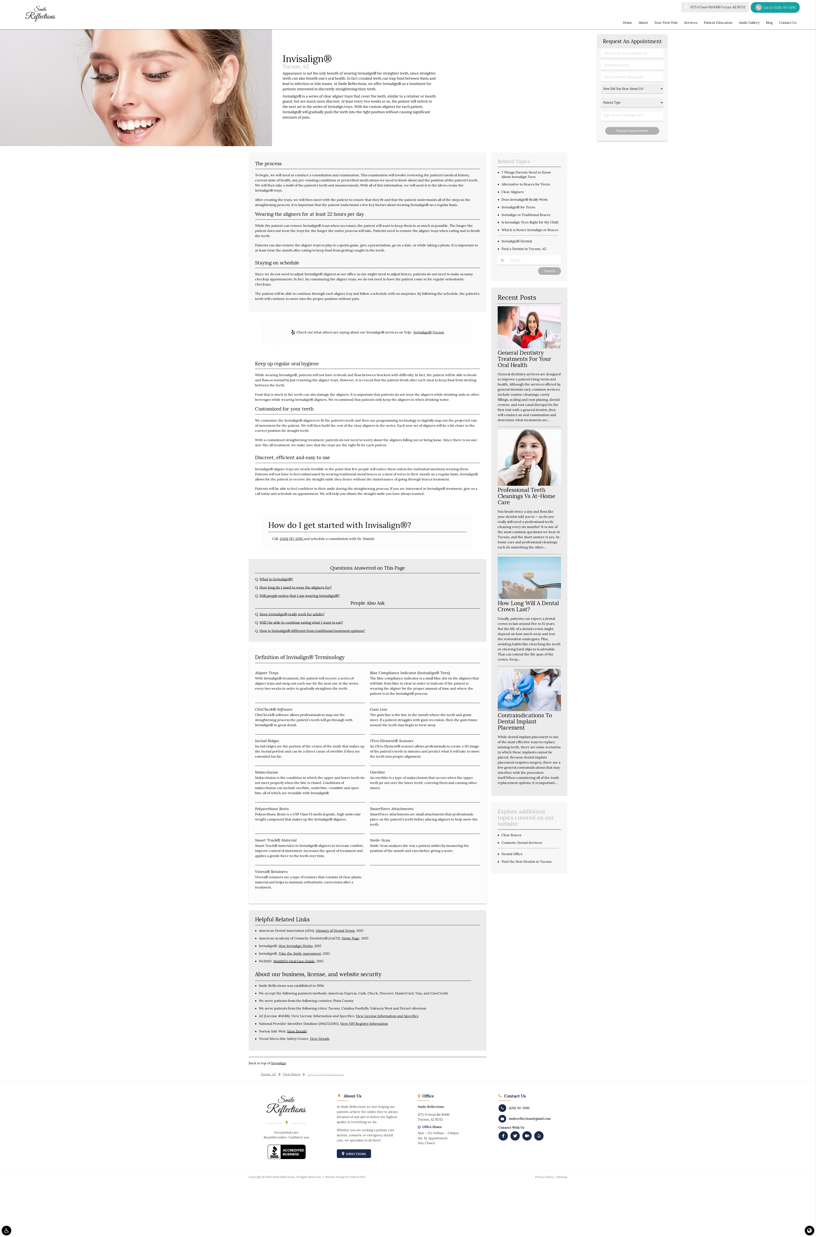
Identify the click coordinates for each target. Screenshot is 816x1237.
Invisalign (278, 1063)
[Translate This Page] (809, 1230)
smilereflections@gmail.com (530, 1119)
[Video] (527, 1136)
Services (690, 22)
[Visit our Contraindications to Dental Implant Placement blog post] (529, 710)
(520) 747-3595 (292, 539)
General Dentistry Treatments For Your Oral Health (524, 359)
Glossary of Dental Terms (335, 930)
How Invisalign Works (296, 946)
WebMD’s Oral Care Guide (294, 961)
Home (627, 22)
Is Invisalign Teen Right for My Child (530, 222)
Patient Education (718, 22)
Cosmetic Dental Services (522, 842)
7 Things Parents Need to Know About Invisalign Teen (526, 174)
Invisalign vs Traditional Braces (526, 215)
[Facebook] (503, 1136)
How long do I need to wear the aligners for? (295, 587)
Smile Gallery (749, 22)
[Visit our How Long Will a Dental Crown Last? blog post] (529, 598)
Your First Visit (666, 22)
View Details (297, 1031)
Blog (769, 22)
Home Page (351, 938)
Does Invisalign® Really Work (525, 199)
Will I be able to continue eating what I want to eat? (301, 622)
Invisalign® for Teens (518, 207)
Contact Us (787, 22)
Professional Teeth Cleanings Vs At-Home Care (526, 496)
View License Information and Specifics (387, 1016)
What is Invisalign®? (276, 579)
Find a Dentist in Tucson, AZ (524, 249)
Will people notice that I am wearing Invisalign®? (299, 595)
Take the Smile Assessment (300, 953)
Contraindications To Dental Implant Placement (525, 721)
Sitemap (562, 1177)
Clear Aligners (513, 192)
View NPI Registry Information (364, 1023)
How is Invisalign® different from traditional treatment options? (312, 630)
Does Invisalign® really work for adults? (291, 614)
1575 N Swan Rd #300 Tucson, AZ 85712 (717, 7)
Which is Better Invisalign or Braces (530, 230)
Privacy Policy (544, 1177)
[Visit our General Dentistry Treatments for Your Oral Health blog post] (529, 347)
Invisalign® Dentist (517, 241)
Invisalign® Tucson (429, 332)
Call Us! (779, 8)
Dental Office (512, 854)
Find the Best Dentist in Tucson (527, 861)
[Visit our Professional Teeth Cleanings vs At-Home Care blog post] (529, 485)
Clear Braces (511, 835)
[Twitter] (515, 1136)
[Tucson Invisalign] (136, 145)
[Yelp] (539, 1136)
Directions (355, 1154)
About (643, 22)
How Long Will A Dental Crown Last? (528, 606)
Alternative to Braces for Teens (526, 184)
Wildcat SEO (357, 1177)
